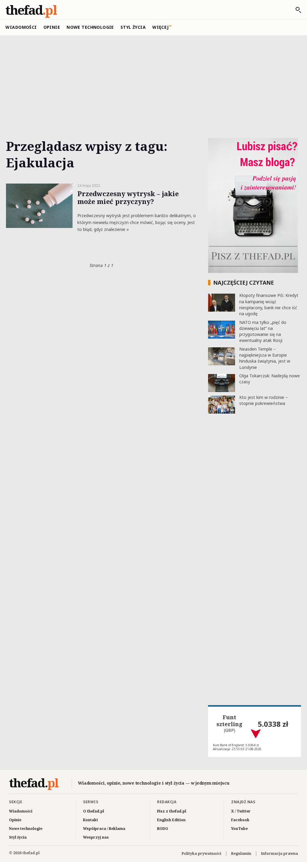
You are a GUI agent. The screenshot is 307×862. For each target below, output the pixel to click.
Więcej (160, 27)
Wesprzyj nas (96, 837)
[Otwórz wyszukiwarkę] (295, 10)
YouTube (239, 828)
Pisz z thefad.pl (171, 811)
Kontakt (90, 819)
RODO (162, 828)
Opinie (51, 27)
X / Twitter (241, 811)
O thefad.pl (93, 811)
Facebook (240, 819)
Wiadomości (21, 27)
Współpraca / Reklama (104, 828)
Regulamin (241, 853)
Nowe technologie (90, 27)
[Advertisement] (153, 80)
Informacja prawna (279, 853)
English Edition (171, 819)
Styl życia (133, 27)
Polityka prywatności (201, 853)
